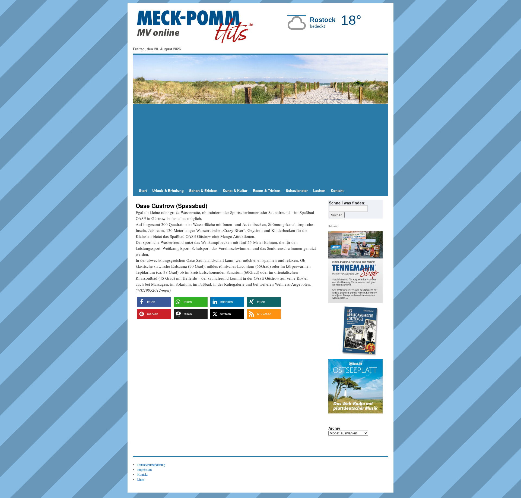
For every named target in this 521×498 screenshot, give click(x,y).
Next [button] (376, 331)
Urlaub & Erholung (168, 190)
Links (141, 479)
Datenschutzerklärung (151, 464)
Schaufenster (297, 190)
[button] (154, 302)
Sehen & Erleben (203, 190)
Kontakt (337, 190)
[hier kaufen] (358, 331)
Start (143, 190)
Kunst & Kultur (235, 190)
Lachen (319, 190)
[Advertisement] (260, 145)
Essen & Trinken (266, 190)
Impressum (144, 469)
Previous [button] (334, 331)
